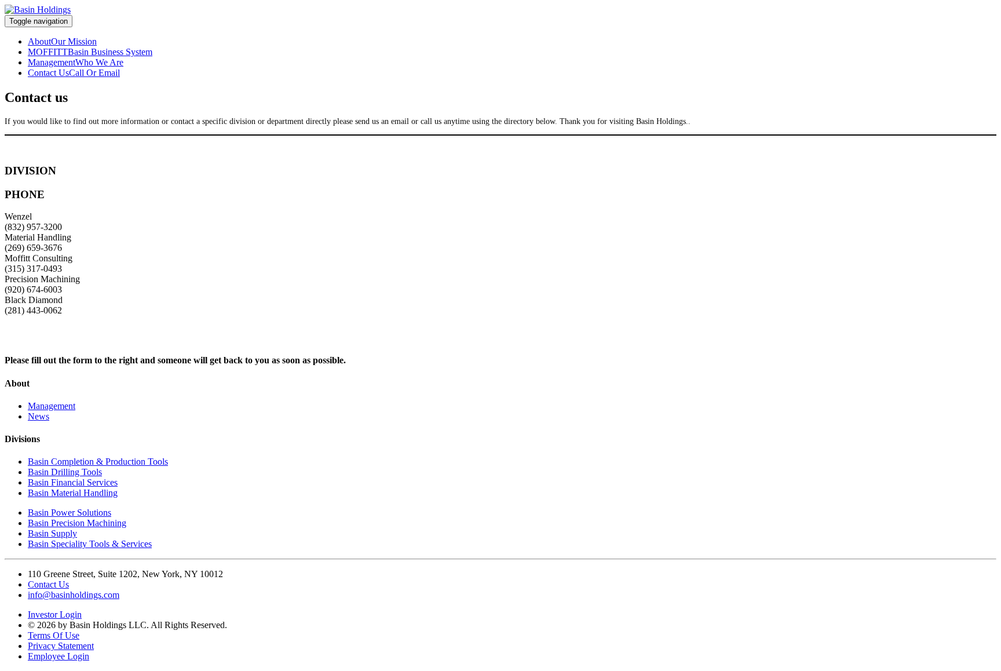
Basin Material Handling (73, 493)
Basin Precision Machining (77, 523)
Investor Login (55, 614)
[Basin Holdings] (38, 9)
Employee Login (58, 656)
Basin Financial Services (73, 482)
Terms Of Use (53, 635)
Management (51, 62)
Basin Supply (52, 533)
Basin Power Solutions (69, 512)
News (38, 416)
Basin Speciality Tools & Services (90, 544)
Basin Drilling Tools (65, 472)
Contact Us (48, 73)
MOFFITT (48, 52)
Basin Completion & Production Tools (98, 461)
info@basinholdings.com (73, 595)
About (39, 41)
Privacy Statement (61, 646)
